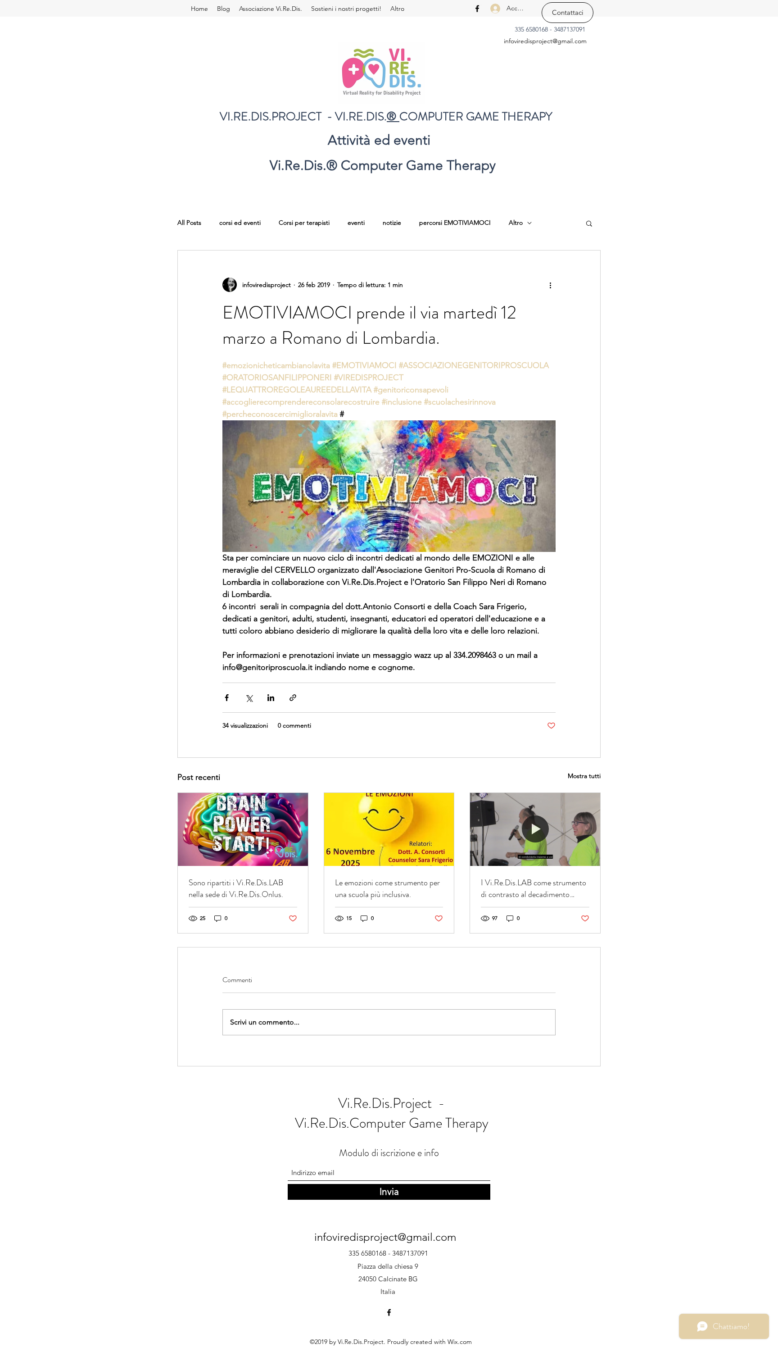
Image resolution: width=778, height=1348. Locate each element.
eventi (356, 223)
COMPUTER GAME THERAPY (475, 116)
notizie (392, 223)
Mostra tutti (584, 776)
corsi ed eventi (240, 223)
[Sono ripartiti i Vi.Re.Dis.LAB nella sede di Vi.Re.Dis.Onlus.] (243, 829)
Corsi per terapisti (304, 223)
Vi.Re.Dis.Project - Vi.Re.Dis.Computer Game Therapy (392, 1113)
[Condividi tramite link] (293, 697)
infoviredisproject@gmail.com (545, 41)
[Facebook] (477, 8)
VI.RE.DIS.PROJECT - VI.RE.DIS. (303, 116)
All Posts (189, 223)
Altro (516, 223)
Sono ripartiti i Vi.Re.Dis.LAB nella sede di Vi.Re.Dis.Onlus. (236, 888)
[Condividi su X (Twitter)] (248, 697)
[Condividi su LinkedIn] (271, 697)
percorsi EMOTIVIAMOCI (455, 223)
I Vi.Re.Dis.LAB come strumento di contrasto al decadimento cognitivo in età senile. (533, 888)
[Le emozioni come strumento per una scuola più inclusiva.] (389, 829)
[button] (589, 223)
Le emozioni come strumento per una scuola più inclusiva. (387, 888)
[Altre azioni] (550, 284)
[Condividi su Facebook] (226, 697)
